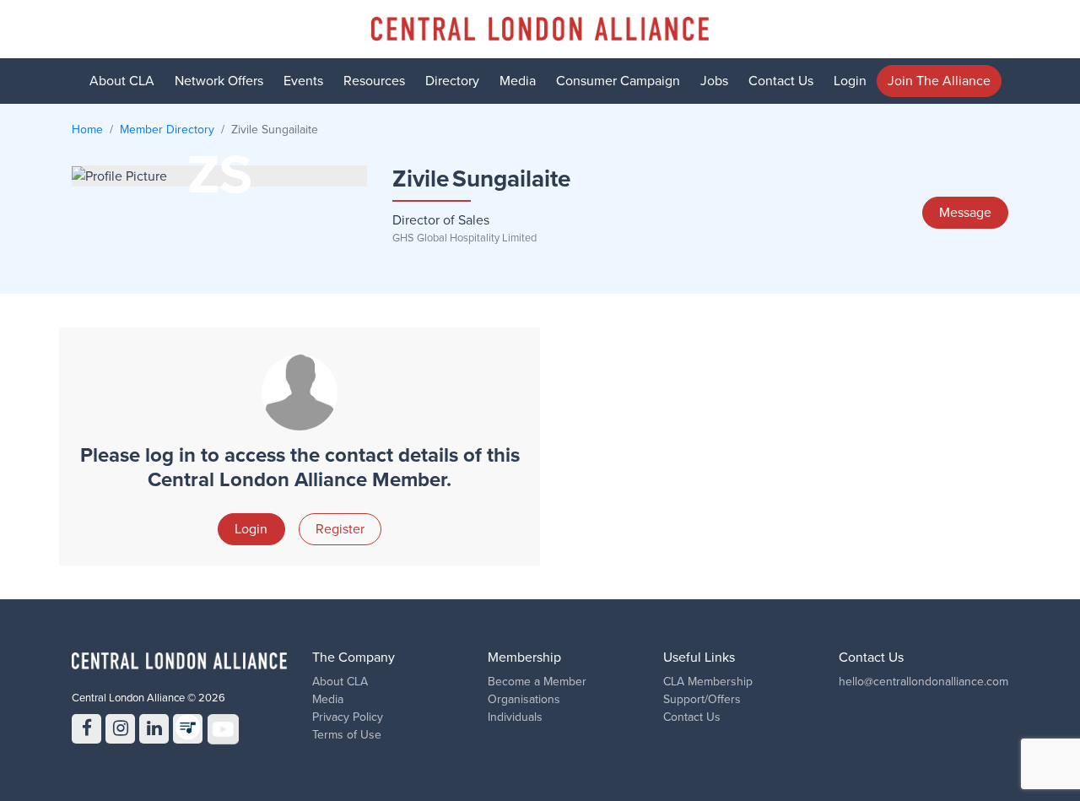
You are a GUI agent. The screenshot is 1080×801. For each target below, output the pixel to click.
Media (518, 81)
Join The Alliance (939, 81)
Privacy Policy (347, 717)
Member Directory (167, 129)
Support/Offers (702, 699)
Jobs (714, 81)
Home (87, 129)
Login (850, 81)
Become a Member (537, 681)
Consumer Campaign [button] (618, 81)
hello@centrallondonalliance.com (923, 681)
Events (303, 81)
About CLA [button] (121, 81)
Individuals (515, 717)
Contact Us (780, 81)
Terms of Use (346, 735)
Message (965, 212)
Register (340, 529)
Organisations (524, 699)
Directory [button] (452, 81)
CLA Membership (708, 681)
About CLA (340, 681)
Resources (374, 81)
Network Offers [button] (219, 81)
